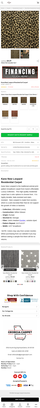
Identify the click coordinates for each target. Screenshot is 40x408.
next (38, 268)
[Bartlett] (4, 281)
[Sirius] (28, 281)
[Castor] (32, 281)
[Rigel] (25, 281)
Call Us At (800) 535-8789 (20, 351)
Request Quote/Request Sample (20, 135)
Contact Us (20, 358)
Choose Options (10, 269)
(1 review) (10, 87)
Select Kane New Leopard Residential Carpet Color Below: (19, 94)
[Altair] (30, 281)
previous (2, 268)
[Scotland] (16, 281)
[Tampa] (11, 281)
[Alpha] (35, 281)
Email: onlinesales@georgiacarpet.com (20, 354)
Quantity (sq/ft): (6, 129)
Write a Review (35, 87)
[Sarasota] (13, 281)
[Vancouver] (6, 281)
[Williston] (9, 281)
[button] (20, 72)
